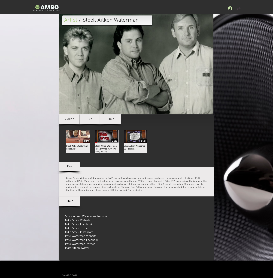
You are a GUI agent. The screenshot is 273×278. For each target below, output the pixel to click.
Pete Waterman (86, 181)
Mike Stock (188, 178)
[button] (69, 119)
